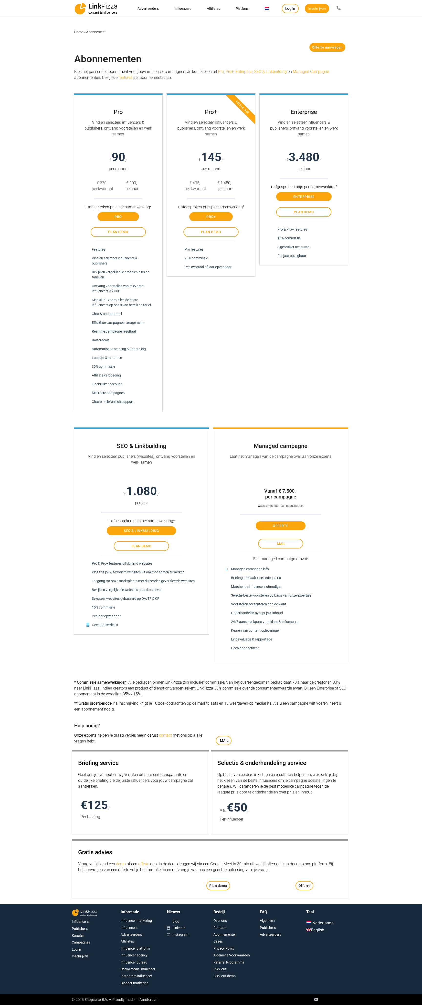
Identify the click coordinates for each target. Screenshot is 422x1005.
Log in (76, 949)
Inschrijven (80, 956)
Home (78, 32)
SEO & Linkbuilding (270, 71)
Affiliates (213, 8)
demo (121, 864)
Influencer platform (135, 948)
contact (165, 735)
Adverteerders (148, 8)
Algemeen (267, 921)
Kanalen (78, 935)
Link (102, 6)
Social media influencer (138, 969)
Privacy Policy (223, 948)
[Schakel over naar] (267, 8)
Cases (218, 941)
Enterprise (244, 71)
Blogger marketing (134, 983)
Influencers (182, 8)
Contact (219, 928)
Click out (219, 969)
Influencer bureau (134, 962)
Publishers (80, 929)
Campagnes (81, 942)
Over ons (220, 921)
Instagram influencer (136, 976)
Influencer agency (134, 955)
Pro (221, 71)
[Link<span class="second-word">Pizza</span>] (80, 8)
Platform (242, 8)
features (125, 77)
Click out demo (224, 976)
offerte (143, 864)
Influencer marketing (136, 921)
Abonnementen (225, 934)
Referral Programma (228, 962)
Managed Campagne (311, 71)
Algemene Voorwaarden (231, 955)
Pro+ (230, 71)
